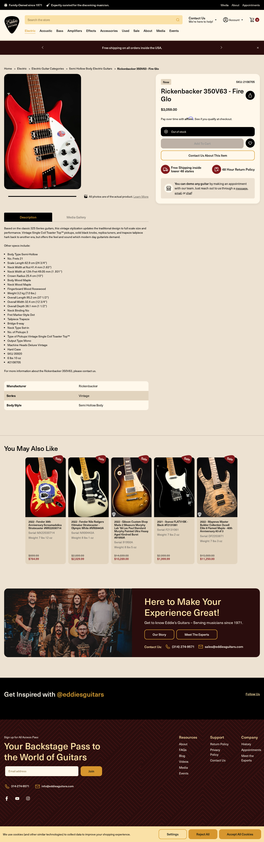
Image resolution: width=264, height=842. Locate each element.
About (235, 5)
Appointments (251, 5)
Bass (59, 30)
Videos (183, 761)
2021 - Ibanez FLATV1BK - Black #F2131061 (172, 523)
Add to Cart (202, 143)
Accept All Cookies (240, 834)
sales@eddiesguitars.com (224, 646)
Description (28, 217)
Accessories (109, 30)
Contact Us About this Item (208, 155)
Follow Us (253, 694)
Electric (30, 30)
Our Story (159, 634)
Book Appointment (151, 48)
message (242, 188)
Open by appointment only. (132, 47)
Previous (43, 47)
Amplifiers (74, 30)
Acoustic (46, 30)
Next (221, 47)
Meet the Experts (196, 634)
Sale (136, 30)
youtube (17, 798)
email (178, 193)
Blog (182, 756)
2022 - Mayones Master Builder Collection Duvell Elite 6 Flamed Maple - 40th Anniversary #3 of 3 (216, 526)
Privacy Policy (215, 752)
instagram (28, 798)
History (246, 744)
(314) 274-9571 (183, 646)
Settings (173, 834)
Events (174, 30)
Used (125, 30)
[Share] (250, 95)
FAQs (182, 750)
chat (188, 193)
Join (91, 771)
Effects (91, 30)
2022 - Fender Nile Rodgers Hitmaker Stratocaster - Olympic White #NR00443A (87, 525)
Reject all (203, 834)
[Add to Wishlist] (250, 143)
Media (225, 5)
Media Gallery (76, 217)
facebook (6, 798)
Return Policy (219, 744)
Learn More (140, 196)
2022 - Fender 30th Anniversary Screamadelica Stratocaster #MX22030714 (45, 525)
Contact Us (217, 760)
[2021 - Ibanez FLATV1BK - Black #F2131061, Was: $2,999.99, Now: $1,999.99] (174, 487)
